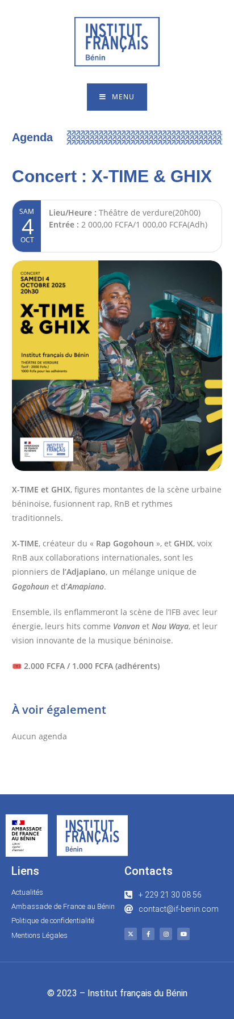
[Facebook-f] (148, 934)
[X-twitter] (130, 934)
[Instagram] (166, 934)
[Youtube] (183, 934)
